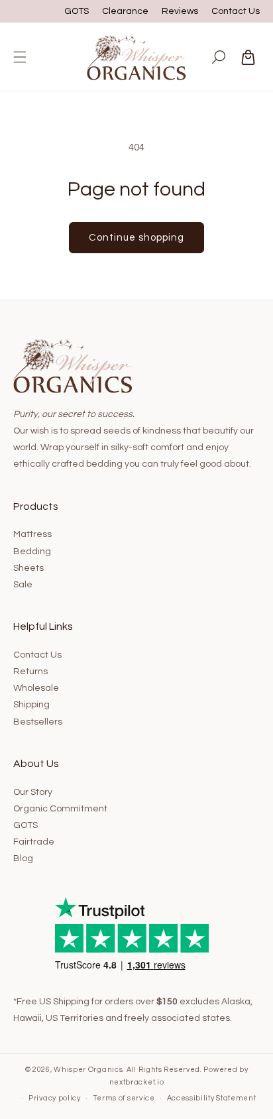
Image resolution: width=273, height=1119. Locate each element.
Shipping (31, 704)
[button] (19, 57)
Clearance (125, 11)
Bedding (32, 551)
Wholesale (36, 688)
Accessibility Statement (211, 1098)
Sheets (28, 568)
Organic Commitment (60, 808)
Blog (23, 858)
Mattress (32, 534)
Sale (22, 584)
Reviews (180, 11)
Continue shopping (136, 238)
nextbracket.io (136, 1082)
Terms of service (124, 1098)
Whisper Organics (88, 1069)
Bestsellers (37, 722)
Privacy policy (54, 1098)
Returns (30, 671)
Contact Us (235, 11)
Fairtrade (33, 842)
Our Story (32, 792)
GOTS (76, 11)
